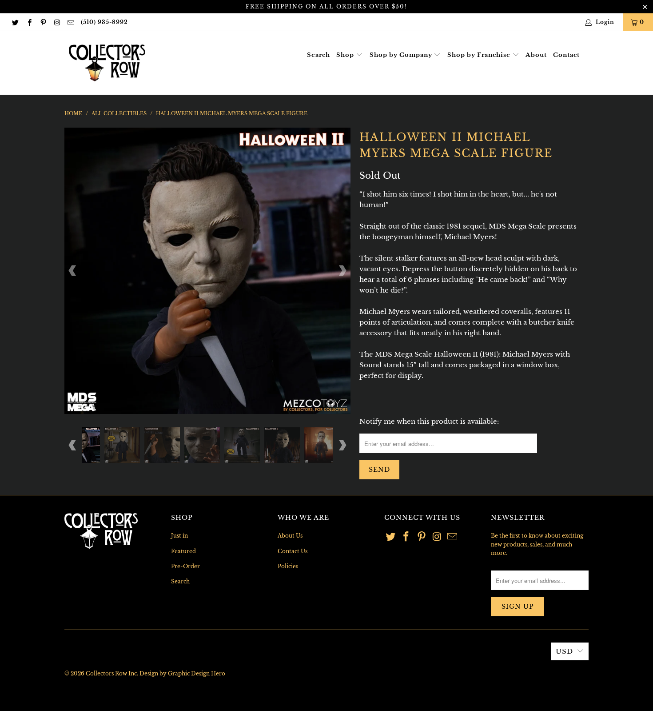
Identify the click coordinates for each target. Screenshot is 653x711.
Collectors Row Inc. (112, 673)
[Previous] (73, 271)
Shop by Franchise (479, 55)
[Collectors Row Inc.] (107, 62)
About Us (290, 535)
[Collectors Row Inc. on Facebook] (28, 22)
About (536, 55)
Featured (183, 551)
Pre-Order (185, 566)
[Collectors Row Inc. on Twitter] (15, 22)
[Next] (342, 271)
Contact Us (292, 551)
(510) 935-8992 (104, 22)
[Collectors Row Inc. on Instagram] (56, 22)
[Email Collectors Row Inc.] (70, 22)
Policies (288, 566)
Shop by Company (402, 55)
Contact (566, 55)
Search (318, 55)
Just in (179, 535)
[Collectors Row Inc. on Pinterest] (43, 22)
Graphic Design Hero (196, 673)
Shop (346, 55)
